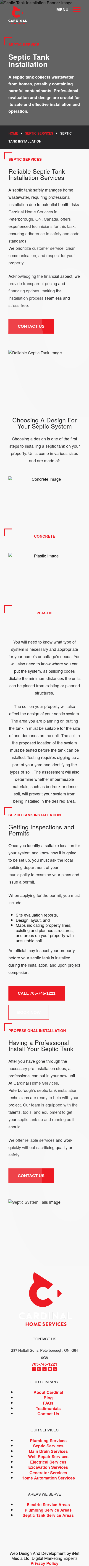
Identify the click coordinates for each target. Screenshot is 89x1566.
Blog (48, 1398)
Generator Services (48, 1473)
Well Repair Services (48, 1457)
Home (13, 133)
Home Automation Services (48, 1478)
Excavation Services (48, 1467)
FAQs (48, 1403)
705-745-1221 (44, 1364)
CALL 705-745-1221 (36, 993)
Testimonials (48, 1408)
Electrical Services (48, 1462)
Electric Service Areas (48, 1505)
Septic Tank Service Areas (48, 1515)
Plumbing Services (48, 1440)
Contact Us (48, 1414)
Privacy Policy (44, 1563)
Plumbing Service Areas (48, 1510)
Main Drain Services (48, 1451)
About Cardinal (48, 1392)
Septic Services (39, 133)
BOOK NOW (29, 1012)
